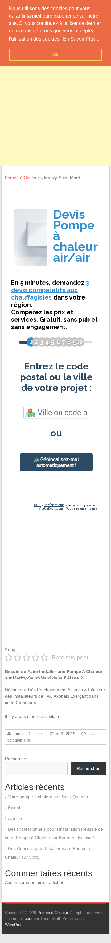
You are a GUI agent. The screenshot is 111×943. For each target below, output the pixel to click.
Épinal (14, 807)
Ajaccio (15, 818)
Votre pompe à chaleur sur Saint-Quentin (48, 796)
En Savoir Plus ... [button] (82, 39)
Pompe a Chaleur (27, 733)
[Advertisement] (55, 110)
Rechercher (16, 758)
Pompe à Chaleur (22, 177)
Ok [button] (56, 54)
